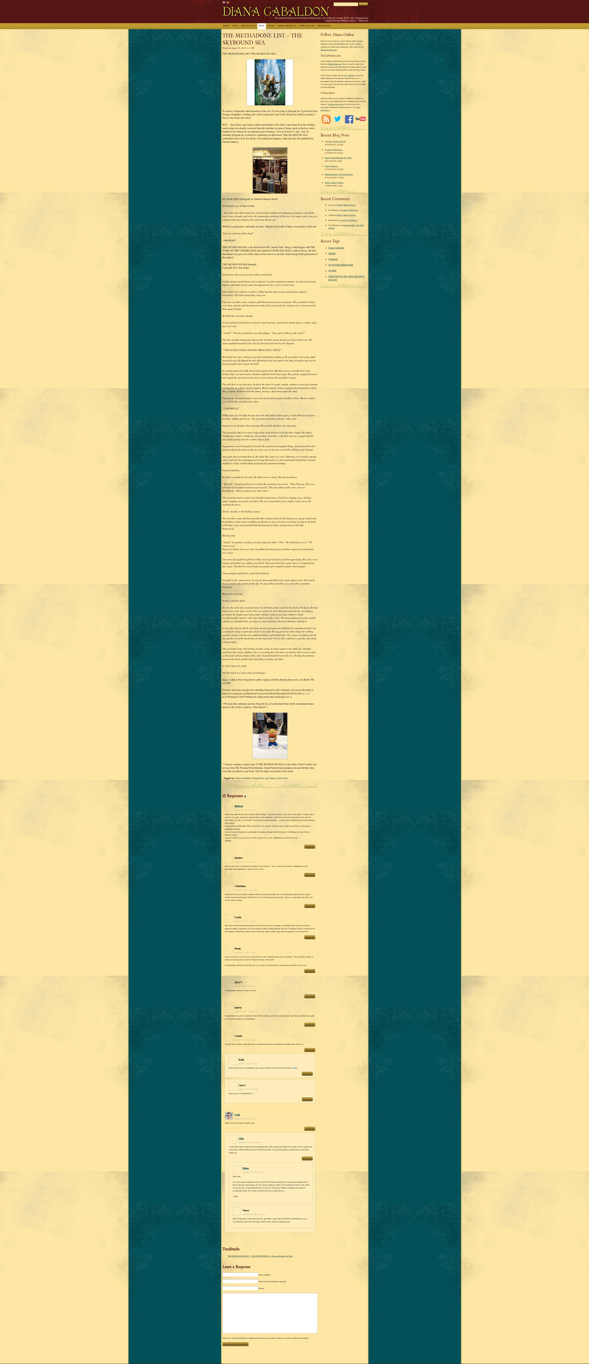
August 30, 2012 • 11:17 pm (245, 1118)
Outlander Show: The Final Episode (339, 174)
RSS (326, 119)
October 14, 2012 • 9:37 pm (245, 810)
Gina (241, 1138)
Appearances (307, 25)
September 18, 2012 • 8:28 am (253, 1172)
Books (271, 25)
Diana (246, 1168)
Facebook (349, 119)
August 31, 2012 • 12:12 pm (245, 1040)
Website (261, 1288)
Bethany (239, 806)
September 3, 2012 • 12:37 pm (245, 890)
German (228, 2)
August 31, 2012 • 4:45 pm (244, 986)
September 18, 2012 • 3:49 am (249, 1142)
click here (351, 75)
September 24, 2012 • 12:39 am (254, 1214)
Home (226, 25)
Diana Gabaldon (243, 778)
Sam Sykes (283, 778)
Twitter (337, 119)
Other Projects (286, 25)
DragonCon (258, 778)
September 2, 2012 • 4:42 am (245, 921)
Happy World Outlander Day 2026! (338, 157)
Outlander (333, 259)
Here (224, 679)
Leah (237, 1115)
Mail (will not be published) (272, 1281)
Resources (324, 25)
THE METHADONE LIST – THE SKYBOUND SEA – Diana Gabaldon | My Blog (260, 1256)
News (235, 25)
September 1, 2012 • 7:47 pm (245, 952)
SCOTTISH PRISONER (340, 264)
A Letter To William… (334, 149)
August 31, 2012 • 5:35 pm (248, 1063)
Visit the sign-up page (335, 104)
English (224, 2)
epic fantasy (270, 778)
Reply (310, 846)
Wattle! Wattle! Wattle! (334, 182)
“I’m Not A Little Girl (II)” (335, 141)
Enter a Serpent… (332, 166)
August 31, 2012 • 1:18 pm (244, 1011)
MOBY (332, 253)
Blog (262, 25)
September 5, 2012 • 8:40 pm (245, 862)
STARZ (332, 270)
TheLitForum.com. (335, 64)
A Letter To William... (349, 210)
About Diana (248, 25)
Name (264, 1274)
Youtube (360, 119)
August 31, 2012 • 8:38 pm (248, 1089)
